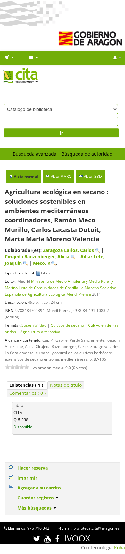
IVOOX (77, 538)
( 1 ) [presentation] (26, 385)
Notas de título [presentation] (66, 385)
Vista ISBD (93, 176)
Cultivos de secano (67, 325)
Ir (61, 133)
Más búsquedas (35, 508)
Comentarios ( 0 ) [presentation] (27, 393)
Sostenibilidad (33, 325)
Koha (119, 547)
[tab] (26, 385)
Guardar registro (36, 498)
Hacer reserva (32, 468)
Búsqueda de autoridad (87, 154)
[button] (9, 57)
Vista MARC (61, 176)
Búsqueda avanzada (34, 154)
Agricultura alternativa (40, 331)
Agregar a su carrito (39, 488)
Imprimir (27, 478)
